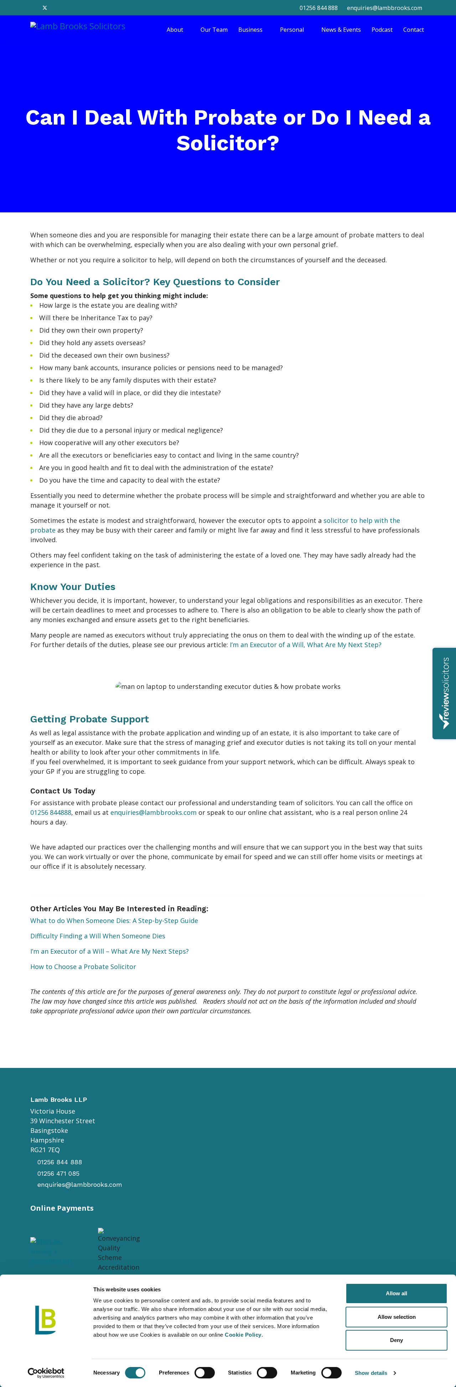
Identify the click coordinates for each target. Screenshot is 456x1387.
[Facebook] (32, 7)
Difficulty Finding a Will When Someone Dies (97, 936)
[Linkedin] (57, 7)
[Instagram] (69, 7)
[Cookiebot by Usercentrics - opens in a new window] (46, 1373)
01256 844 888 (319, 8)
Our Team (214, 30)
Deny (396, 1340)
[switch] (205, 1372)
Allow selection (397, 1317)
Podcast (382, 30)
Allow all (396, 1293)
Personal (292, 30)
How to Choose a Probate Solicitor (83, 966)
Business (250, 30)
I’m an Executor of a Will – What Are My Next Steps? (109, 951)
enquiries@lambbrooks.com (384, 8)
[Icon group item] (214, 1254)
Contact (413, 30)
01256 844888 (50, 812)
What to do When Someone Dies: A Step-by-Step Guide (114, 920)
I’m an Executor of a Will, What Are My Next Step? (306, 644)
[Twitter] (44, 7)
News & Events (341, 30)
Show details (371, 1373)
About (175, 30)
